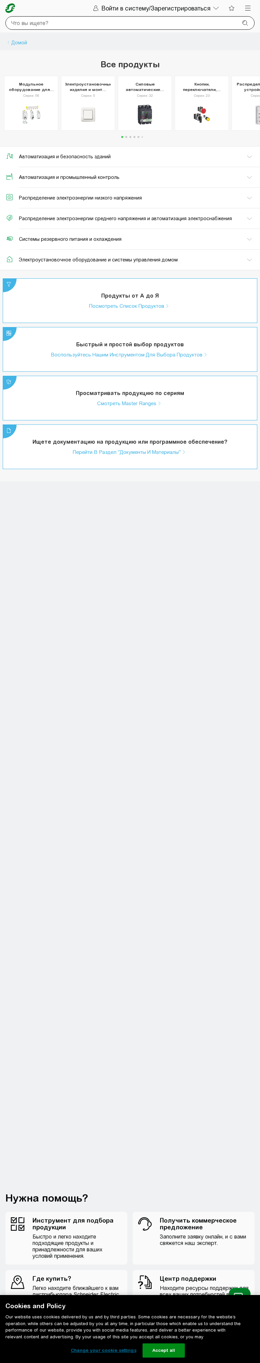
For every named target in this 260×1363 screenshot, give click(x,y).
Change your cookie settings (103, 1350)
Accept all (163, 1350)
